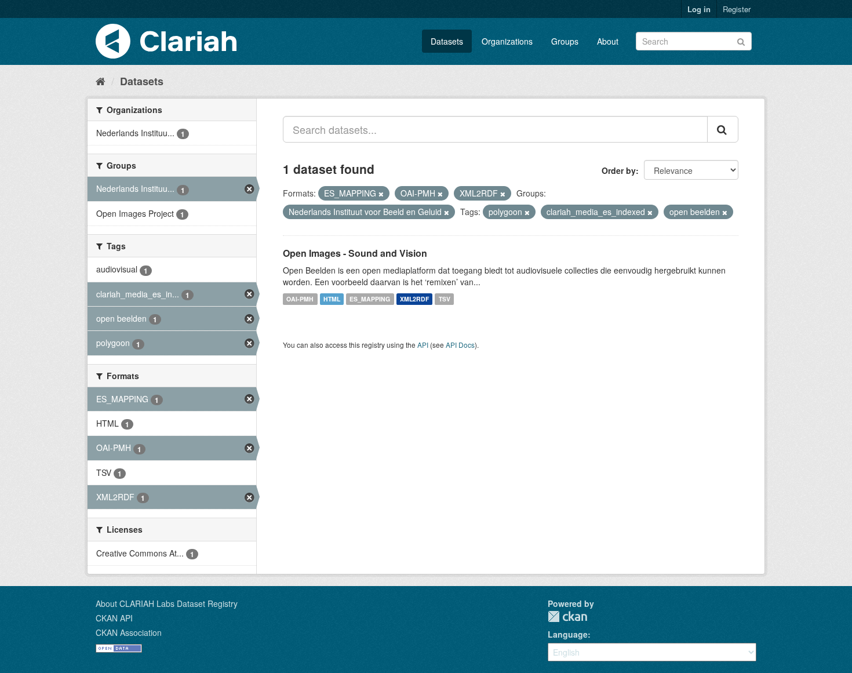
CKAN (567, 616)
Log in (699, 8)
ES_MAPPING (369, 298)
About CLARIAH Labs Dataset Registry (167, 603)
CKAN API (114, 618)
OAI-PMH (300, 298)
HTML (331, 298)
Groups (564, 41)
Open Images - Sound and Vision (355, 253)
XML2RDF (414, 298)
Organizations (507, 41)
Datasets (447, 41)
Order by (619, 170)
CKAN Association (129, 632)
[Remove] (381, 193)
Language (568, 634)
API (422, 345)
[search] (722, 129)
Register (737, 8)
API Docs (460, 345)
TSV (444, 298)
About (607, 41)
